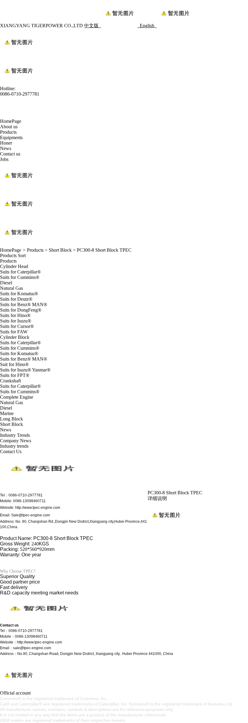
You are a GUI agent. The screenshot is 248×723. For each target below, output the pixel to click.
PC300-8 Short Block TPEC (104, 250)
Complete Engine (16, 397)
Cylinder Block (14, 337)
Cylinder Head (14, 266)
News (5, 148)
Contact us (10, 153)
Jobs (4, 159)
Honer (6, 143)
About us (9, 126)
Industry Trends (15, 435)
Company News (15, 440)
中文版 (92, 25)
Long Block (11, 418)
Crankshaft (10, 380)
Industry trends (14, 446)
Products (8, 132)
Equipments (11, 137)
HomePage (10, 121)
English (148, 25)
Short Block (60, 250)
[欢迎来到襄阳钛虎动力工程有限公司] (38, 620)
